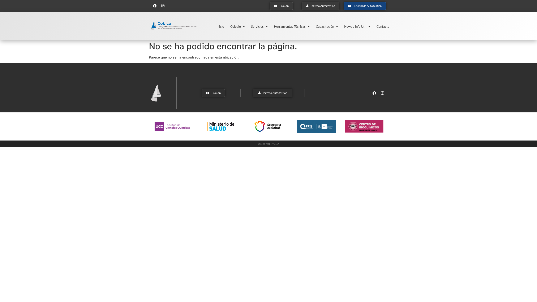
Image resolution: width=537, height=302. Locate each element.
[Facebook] (154, 5)
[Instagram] (162, 5)
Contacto (383, 26)
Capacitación (325, 26)
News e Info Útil (355, 26)
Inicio (220, 26)
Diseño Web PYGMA (268, 143)
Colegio (235, 26)
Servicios (257, 26)
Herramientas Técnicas (290, 26)
